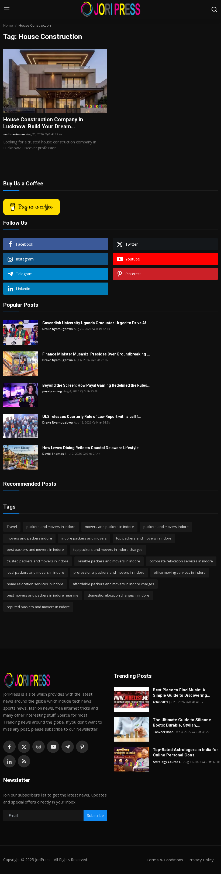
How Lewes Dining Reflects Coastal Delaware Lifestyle (90, 448)
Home (8, 25)
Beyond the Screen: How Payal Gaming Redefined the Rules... (96, 385)
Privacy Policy (201, 859)
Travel (12, 526)
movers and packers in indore (109, 526)
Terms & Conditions (164, 859)
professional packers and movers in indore (109, 572)
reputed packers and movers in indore (38, 606)
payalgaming (52, 391)
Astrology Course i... (167, 762)
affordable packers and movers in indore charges (113, 584)
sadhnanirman (14, 134)
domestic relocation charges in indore (118, 595)
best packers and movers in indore (35, 549)
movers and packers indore (29, 538)
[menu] (6, 9)
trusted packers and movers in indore (37, 561)
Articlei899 (160, 702)
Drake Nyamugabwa (57, 329)
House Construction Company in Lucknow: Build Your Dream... (43, 123)
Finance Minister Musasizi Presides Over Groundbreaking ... (96, 354)
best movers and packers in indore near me (42, 595)
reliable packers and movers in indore (109, 561)
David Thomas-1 (54, 454)
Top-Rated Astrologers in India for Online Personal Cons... (185, 752)
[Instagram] (38, 747)
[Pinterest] (82, 747)
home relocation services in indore (35, 584)
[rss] (24, 761)
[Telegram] (67, 747)
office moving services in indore (180, 572)
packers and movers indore (166, 526)
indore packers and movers (84, 538)
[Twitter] (24, 747)
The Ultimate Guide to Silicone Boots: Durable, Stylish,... (182, 722)
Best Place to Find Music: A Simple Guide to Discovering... (181, 693)
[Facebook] (9, 747)
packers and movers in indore (50, 526)
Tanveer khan (163, 732)
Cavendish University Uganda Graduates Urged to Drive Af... (95, 323)
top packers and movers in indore (143, 538)
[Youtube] (53, 747)
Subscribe (95, 815)
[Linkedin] (9, 761)
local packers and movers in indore (35, 572)
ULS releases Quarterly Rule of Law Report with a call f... (91, 416)
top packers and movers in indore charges (108, 549)
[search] (214, 9)
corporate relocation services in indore (181, 561)
